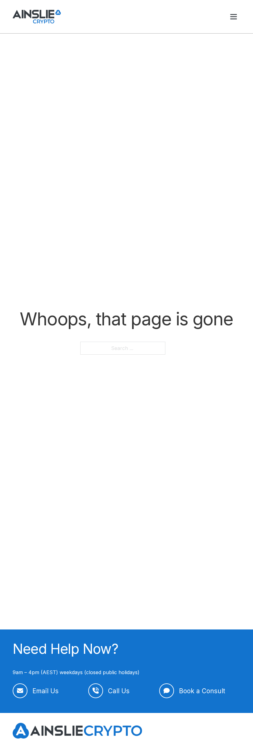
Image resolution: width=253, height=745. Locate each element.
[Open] (233, 16)
